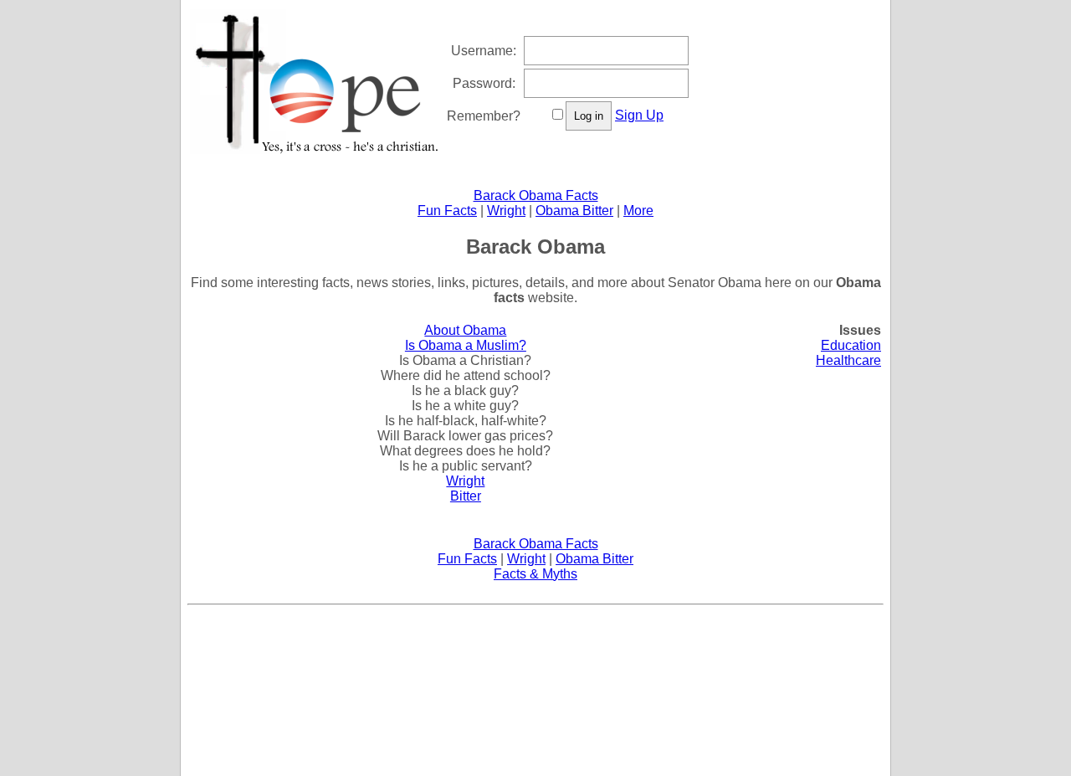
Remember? (483, 116)
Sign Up (639, 115)
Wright (506, 210)
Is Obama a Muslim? (465, 345)
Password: (484, 83)
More (638, 210)
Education (851, 345)
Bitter (465, 496)
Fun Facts (447, 210)
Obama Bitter (574, 210)
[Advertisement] (535, 649)
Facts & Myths (535, 574)
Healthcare (848, 360)
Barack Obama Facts (536, 195)
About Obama (465, 330)
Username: (483, 51)
